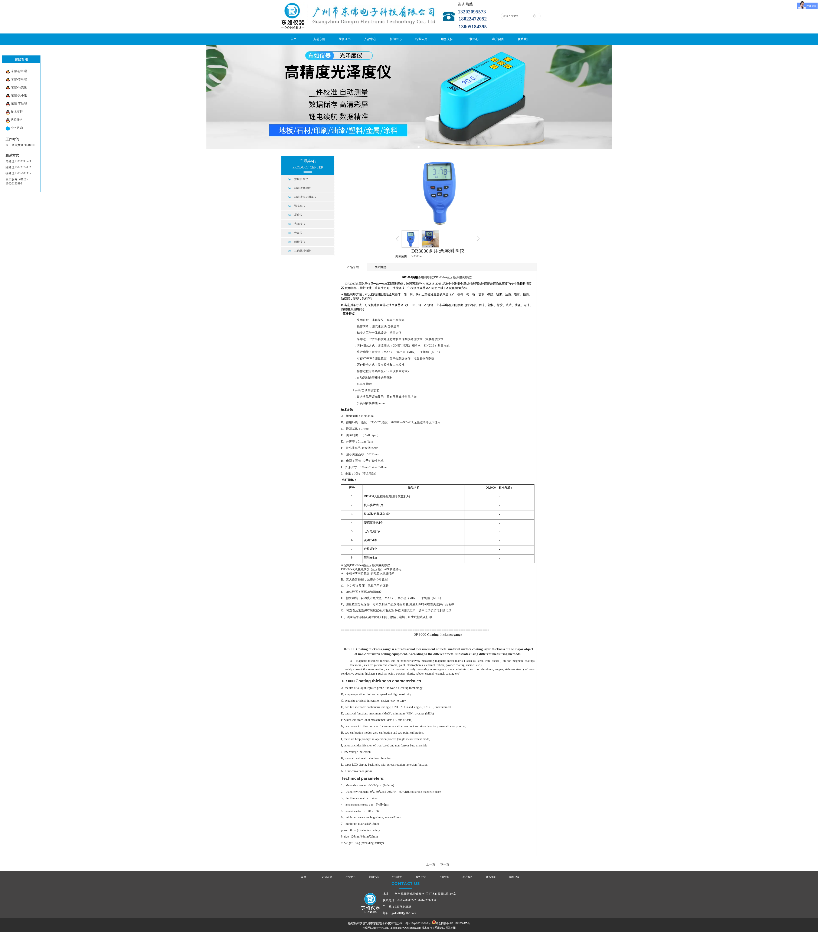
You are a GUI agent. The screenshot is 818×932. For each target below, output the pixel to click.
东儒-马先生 (19, 87)
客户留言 (467, 876)
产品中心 (350, 876)
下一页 (444, 864)
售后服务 (17, 119)
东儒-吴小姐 (19, 95)
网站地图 (450, 927)
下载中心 (444, 876)
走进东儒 (327, 876)
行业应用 (397, 876)
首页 (303, 876)
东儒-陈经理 (19, 79)
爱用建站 (440, 927)
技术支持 (17, 111)
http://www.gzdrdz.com (409, 927)
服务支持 (421, 876)
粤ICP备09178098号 (418, 923)
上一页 (430, 864)
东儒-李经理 (19, 103)
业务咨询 (17, 127)
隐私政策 (514, 876)
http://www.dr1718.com (385, 927)
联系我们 (491, 876)
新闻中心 (374, 876)
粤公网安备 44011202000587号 (453, 923)
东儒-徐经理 (19, 71)
